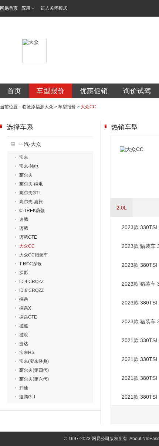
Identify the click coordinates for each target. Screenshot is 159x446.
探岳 (23, 299)
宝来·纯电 (28, 166)
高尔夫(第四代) (34, 370)
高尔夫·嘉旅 (31, 201)
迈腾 (23, 228)
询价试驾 (137, 91)
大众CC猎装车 (33, 255)
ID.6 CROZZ (31, 290)
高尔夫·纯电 (31, 184)
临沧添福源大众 (37, 106)
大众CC (27, 246)
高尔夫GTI (29, 192)
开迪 (23, 388)
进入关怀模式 (54, 8)
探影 (23, 272)
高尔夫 (26, 175)
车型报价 (51, 91)
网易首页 (9, 8)
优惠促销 (94, 91)
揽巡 (23, 325)
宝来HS (26, 352)
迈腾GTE (28, 237)
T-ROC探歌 (30, 263)
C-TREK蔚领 (32, 210)
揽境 (23, 334)
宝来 (23, 157)
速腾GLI (27, 396)
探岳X (25, 308)
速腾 (23, 219)
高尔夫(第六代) (34, 379)
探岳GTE (28, 317)
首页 (14, 91)
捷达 (23, 343)
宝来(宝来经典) (34, 361)
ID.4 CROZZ (31, 281)
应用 (25, 8)
